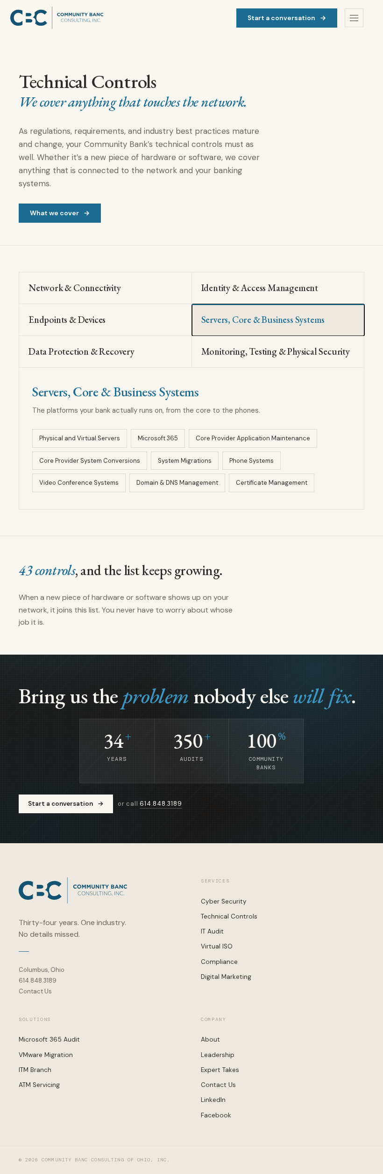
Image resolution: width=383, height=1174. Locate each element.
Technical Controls (229, 916)
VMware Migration (46, 1055)
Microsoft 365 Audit (49, 1039)
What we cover (60, 213)
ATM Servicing (39, 1085)
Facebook (216, 1115)
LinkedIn (213, 1100)
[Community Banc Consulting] (57, 18)
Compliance (219, 962)
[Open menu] (354, 17)
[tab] (105, 288)
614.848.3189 (161, 804)
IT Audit (212, 931)
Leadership (217, 1055)
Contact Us (35, 991)
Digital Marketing (226, 977)
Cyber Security (224, 901)
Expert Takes (220, 1070)
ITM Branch (35, 1070)
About (210, 1039)
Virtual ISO (217, 946)
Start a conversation (287, 18)
